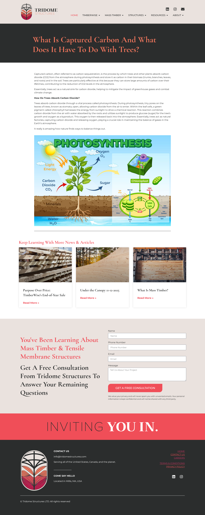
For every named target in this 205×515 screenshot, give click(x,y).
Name (111, 331)
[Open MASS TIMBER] (123, 15)
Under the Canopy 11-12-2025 (99, 290)
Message (113, 365)
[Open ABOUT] (183, 15)
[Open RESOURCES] (167, 15)
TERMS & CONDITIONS (172, 463)
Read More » (31, 302)
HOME (181, 451)
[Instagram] (175, 9)
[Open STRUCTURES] (145, 15)
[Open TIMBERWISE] (99, 15)
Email (111, 354)
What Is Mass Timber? (152, 290)
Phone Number (117, 342)
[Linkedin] (167, 9)
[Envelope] (182, 9)
